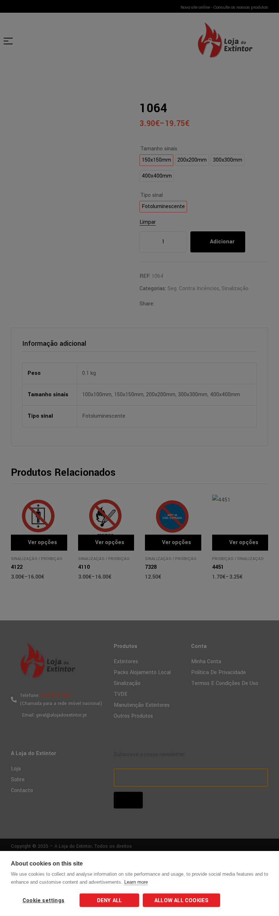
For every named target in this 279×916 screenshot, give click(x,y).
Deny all (109, 900)
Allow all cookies (181, 900)
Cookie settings (43, 900)
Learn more (136, 882)
